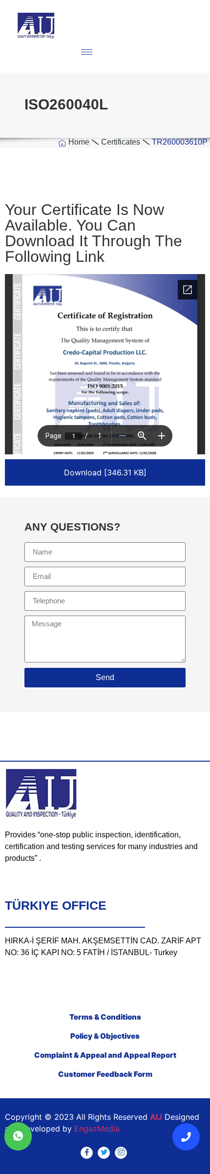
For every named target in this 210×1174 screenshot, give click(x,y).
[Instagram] (121, 1153)
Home (78, 142)
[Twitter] (104, 1153)
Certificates (120, 142)
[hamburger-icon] (87, 52)
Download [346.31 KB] (105, 472)
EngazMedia (97, 1128)
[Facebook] (87, 1153)
